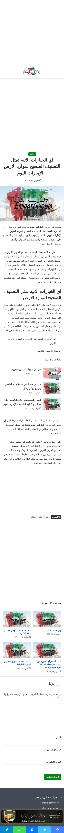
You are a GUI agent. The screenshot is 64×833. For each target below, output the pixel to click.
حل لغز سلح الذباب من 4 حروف (25, 369)
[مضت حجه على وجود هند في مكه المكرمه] (17, 619)
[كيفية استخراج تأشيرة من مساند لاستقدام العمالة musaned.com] (47, 650)
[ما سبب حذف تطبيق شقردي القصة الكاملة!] (17, 650)
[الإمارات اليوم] (32, 71)
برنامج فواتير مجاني (50, 808)
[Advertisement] (32, 32)
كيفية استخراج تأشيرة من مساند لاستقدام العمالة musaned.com (49, 664)
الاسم (58, 737)
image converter (50, 802)
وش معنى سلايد (53, 630)
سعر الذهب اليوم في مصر (47, 797)
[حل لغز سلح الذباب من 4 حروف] (52, 373)
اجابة (47, 517)
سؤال (33, 517)
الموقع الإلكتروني (53, 762)
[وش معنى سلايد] (47, 619)
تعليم (32, 154)
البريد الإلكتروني (54, 749)
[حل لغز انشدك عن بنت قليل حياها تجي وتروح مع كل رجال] (52, 388)
